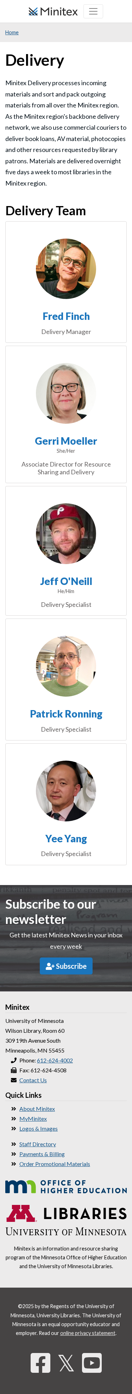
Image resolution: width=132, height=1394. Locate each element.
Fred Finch (66, 316)
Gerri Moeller (66, 441)
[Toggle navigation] (93, 11)
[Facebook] (40, 1362)
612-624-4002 (55, 1060)
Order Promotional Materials (54, 1163)
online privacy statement (87, 1333)
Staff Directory (37, 1144)
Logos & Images (38, 1128)
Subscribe (71, 966)
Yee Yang (66, 838)
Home (12, 32)
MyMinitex (33, 1118)
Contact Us (33, 1080)
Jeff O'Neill (66, 581)
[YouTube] (92, 1362)
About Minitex (37, 1108)
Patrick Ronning (66, 714)
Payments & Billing (42, 1153)
